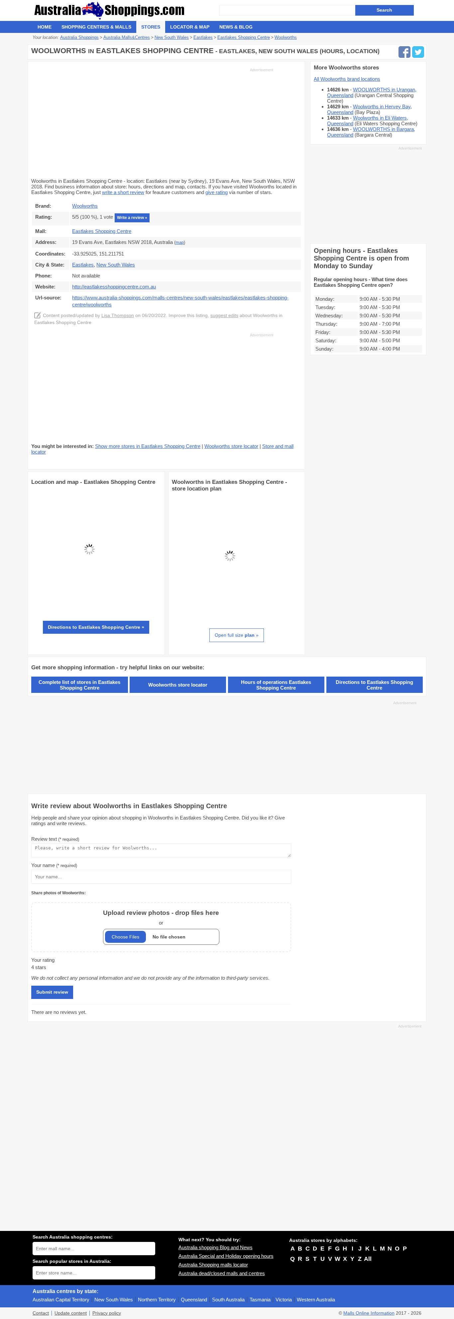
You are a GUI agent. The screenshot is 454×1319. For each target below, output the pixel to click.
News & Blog (236, 27)
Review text (55, 839)
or (161, 917)
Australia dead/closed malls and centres (221, 1273)
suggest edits (224, 315)
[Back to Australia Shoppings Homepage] (126, 10)
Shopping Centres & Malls (96, 27)
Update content (71, 1313)
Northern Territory (157, 1299)
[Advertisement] (152, 122)
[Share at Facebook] (404, 52)
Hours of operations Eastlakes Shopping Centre (276, 685)
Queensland (194, 1299)
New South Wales (113, 1299)
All (368, 1259)
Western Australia (316, 1299)
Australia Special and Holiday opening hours (226, 1256)
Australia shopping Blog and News (215, 1247)
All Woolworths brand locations (347, 79)
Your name (54, 865)
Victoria (284, 1299)
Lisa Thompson (117, 315)
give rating (216, 192)
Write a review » (132, 217)
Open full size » (237, 635)
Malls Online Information (369, 1313)
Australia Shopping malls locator (213, 1264)
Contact (41, 1313)
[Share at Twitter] (418, 52)
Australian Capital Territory (61, 1299)
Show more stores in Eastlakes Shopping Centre (147, 446)
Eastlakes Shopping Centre (101, 231)
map (179, 242)
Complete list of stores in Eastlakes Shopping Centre (79, 685)
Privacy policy (106, 1313)
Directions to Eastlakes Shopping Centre (374, 685)
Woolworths (85, 206)
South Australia (228, 1299)
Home (45, 27)
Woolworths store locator (231, 446)
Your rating (43, 960)
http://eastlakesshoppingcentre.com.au (114, 286)
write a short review (123, 192)
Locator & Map (189, 27)
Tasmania (260, 1299)
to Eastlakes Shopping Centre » (96, 627)
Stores (150, 27)
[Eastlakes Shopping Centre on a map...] (89, 605)
